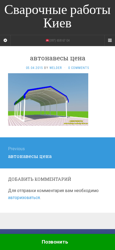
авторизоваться (24, 197)
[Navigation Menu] (109, 40)
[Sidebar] (5, 40)
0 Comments (78, 68)
